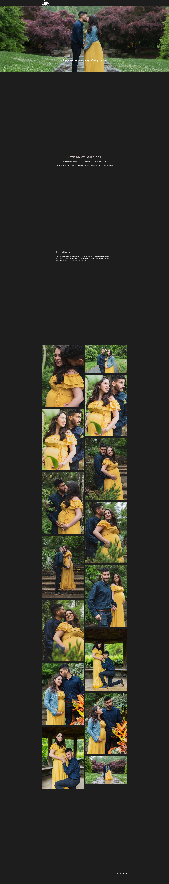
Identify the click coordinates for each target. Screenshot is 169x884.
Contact (116, 2)
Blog (110, 2)
